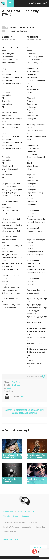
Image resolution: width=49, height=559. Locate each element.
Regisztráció (41, 3)
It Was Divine (15, 382)
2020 (9, 388)
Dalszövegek (8, 511)
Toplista (6, 516)
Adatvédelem (40, 527)
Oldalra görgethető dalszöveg (22, 27)
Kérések (16, 516)
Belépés (32, 3)
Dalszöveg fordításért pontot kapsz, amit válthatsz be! (24, 411)
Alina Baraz (15, 385)
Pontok (20, 511)
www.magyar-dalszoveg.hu (14, 522)
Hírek (27, 511)
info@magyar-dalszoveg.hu (20, 527)
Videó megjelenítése (18, 31)
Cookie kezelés (9, 532)
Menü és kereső (10, 3)
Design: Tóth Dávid (10, 539)
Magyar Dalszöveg (3, 3)
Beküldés (25, 516)
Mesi (22, 396)
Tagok (35, 511)
